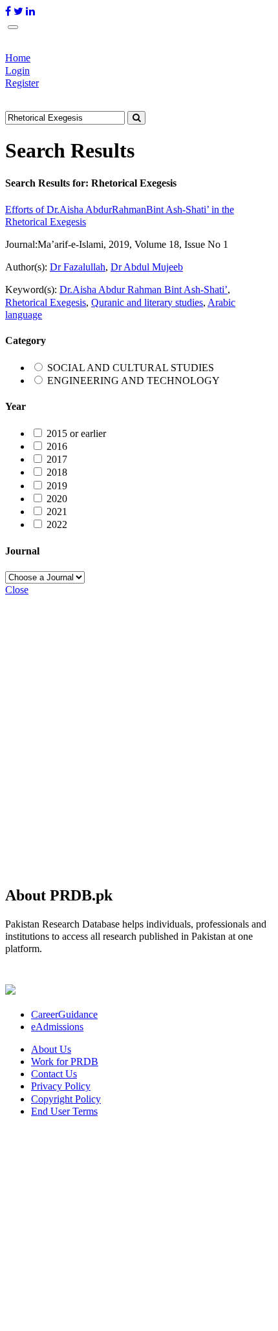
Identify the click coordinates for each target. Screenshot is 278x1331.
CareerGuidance (64, 1014)
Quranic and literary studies (147, 302)
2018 (57, 472)
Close (16, 589)
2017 (57, 459)
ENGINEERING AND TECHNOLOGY (133, 380)
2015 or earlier (76, 433)
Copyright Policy (66, 1098)
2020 (57, 498)
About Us (51, 1049)
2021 (57, 511)
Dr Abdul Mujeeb (147, 266)
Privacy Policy (61, 1086)
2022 (57, 524)
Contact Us (54, 1073)
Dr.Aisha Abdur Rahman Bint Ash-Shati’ (143, 289)
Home (17, 57)
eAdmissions (57, 1026)
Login (17, 70)
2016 (57, 446)
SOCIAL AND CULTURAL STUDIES (130, 367)
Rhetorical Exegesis (45, 302)
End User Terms (64, 1111)
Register (22, 82)
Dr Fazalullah (77, 266)
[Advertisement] (139, 734)
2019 (57, 485)
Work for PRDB (64, 1061)
